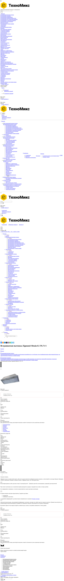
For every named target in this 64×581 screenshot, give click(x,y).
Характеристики (6, 424)
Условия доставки (36, 498)
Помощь (7, 327)
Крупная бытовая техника (13, 256)
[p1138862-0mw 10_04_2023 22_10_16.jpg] (9, 387)
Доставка (5, 430)
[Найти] (1, 12)
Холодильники (6, 567)
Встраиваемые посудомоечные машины (36, 358)
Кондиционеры (6, 569)
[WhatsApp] (10, 342)
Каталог (7, 236)
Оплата (4, 429)
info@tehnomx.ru (4, 99)
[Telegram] (13, 342)
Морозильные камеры (7, 565)
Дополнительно (6, 431)
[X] (6, 342)
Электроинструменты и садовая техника (16, 312)
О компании (8, 320)
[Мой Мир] (5, 342)
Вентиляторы (6, 568)
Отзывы (4, 426)
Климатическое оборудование (9, 560)
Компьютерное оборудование (14, 301)
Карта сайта (3, 576)
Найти (2, 579)
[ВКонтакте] (1, 342)
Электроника (11, 251)
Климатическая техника (13, 265)
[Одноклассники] (3, 342)
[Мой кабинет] (1, 209)
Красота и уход (11, 279)
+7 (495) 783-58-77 (5, 84)
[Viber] (8, 342)
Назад (8, 234)
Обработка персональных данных (9, 575)
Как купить (5, 428)
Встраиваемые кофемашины (6, 358)
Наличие (5, 425)
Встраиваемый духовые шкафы (31, 360)
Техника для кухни (12, 284)
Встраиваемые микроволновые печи (20, 358)
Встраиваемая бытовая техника (14, 239)
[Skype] (11, 342)
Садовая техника (6, 563)
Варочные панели (20, 360)
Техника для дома (12, 306)
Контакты (2, 557)
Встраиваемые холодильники (10, 360)
